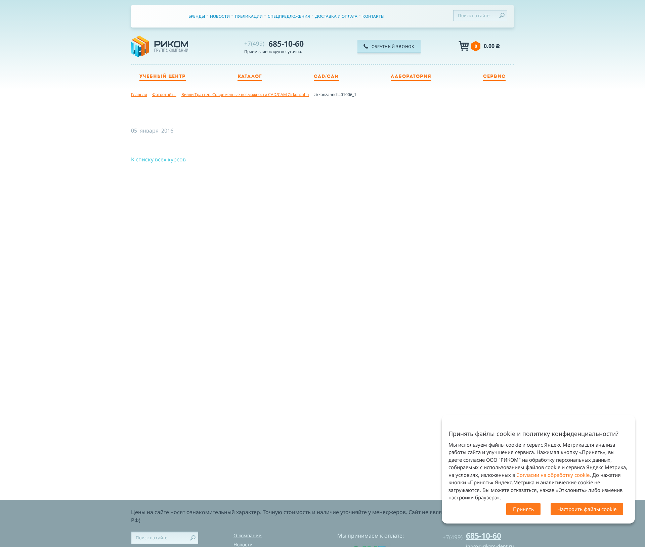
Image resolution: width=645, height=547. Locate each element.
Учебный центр (162, 76)
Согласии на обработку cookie (553, 474)
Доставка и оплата (336, 16)
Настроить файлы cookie (586, 509)
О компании (247, 535)
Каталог (250, 76)
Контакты (373, 16)
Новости (220, 16)
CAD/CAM (326, 76)
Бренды (196, 16)
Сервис (494, 76)
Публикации (249, 16)
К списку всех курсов (158, 159)
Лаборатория (411, 76)
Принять (523, 509)
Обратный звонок (393, 46)
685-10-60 (274, 43)
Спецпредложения (289, 16)
